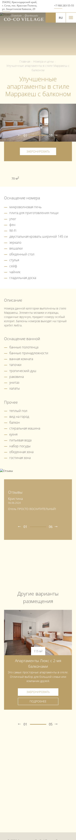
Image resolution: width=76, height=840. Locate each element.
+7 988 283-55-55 (64, 5)
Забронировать (38, 151)
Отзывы (15, 492)
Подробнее (38, 701)
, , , (19, 5)
